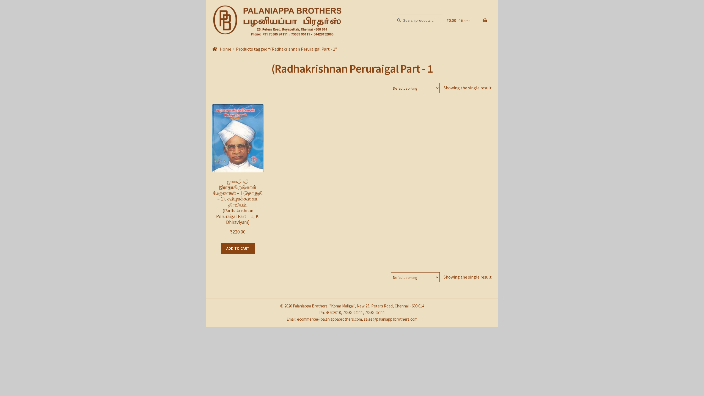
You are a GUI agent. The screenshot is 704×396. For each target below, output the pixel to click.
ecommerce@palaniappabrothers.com (329, 319)
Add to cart (237, 248)
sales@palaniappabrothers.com (390, 319)
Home (225, 49)
